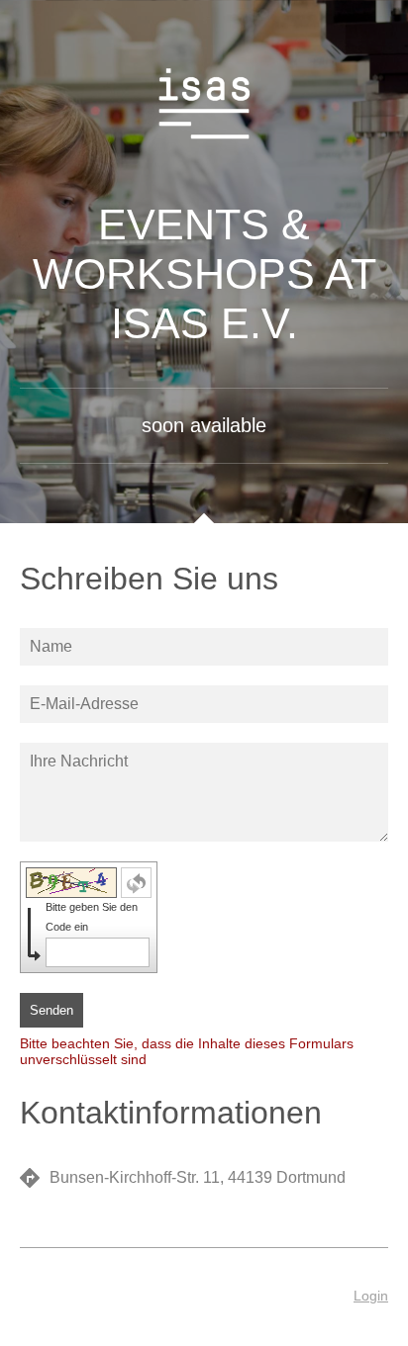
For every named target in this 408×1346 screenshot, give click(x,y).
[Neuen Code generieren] (136, 882)
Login (371, 1295)
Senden (51, 1010)
